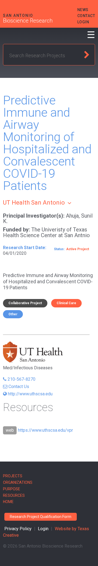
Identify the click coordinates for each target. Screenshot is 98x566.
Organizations (17, 482)
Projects (12, 476)
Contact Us (18, 386)
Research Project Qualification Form (40, 516)
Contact (86, 16)
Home (8, 502)
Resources (14, 495)
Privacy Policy (18, 528)
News (82, 10)
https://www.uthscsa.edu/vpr (45, 430)
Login (83, 22)
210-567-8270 (21, 379)
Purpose (11, 489)
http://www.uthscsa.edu (30, 393)
